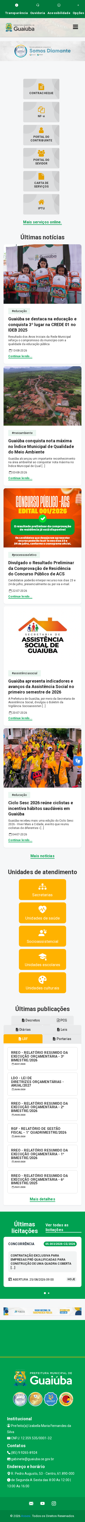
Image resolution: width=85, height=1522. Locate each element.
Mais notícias (42, 856)
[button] (45, 1293)
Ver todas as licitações (57, 1227)
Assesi (26, 1516)
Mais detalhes (42, 1199)
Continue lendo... (20, 356)
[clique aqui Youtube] (42, 1503)
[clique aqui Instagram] (54, 1503)
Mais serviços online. (42, 222)
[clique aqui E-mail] (31, 1503)
